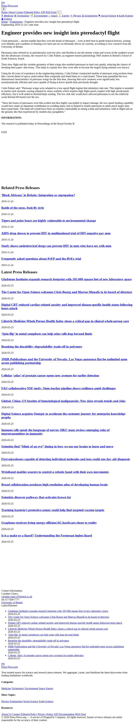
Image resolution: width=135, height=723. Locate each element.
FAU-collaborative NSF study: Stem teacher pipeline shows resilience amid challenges (58, 388)
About (11, 12)
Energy (64, 15)
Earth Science (125, 15)
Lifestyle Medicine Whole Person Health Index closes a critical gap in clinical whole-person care (65, 321)
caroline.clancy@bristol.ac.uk (16, 596)
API (43, 12)
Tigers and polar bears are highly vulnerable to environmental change (48, 220)
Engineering (89, 15)
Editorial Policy (32, 12)
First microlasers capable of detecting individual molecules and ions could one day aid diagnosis (65, 459)
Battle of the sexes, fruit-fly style (22, 207)
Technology (21, 15)
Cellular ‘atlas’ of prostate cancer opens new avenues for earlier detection (50, 375)
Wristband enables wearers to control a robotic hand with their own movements (55, 472)
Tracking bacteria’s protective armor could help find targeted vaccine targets (52, 510)
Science (6, 18)
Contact (19, 12)
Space (52, 15)
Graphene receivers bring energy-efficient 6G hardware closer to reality (49, 522)
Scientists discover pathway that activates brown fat (36, 497)
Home (4, 12)
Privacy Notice (45, 714)
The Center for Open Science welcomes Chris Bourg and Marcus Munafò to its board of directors (66, 292)
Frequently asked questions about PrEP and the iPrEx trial (41, 258)
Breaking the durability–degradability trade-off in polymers (41, 346)
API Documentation (64, 714)
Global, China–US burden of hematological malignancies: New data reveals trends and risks (63, 401)
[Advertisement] (67, 159)
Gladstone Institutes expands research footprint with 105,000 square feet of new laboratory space (66, 279)
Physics (75, 15)
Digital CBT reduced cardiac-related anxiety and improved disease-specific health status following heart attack (65, 622)
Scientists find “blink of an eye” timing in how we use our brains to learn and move (57, 446)
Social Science (107, 15)
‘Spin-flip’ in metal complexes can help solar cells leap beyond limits (46, 333)
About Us (6, 714)
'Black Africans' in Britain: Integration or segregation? (38, 195)
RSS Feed (51, 12)
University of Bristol (12, 602)
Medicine (7, 15)
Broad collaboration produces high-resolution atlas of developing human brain (54, 484)
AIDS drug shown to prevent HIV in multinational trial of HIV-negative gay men (56, 233)
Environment (39, 15)
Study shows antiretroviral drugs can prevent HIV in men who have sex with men (56, 246)
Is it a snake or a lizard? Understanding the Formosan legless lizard (46, 535)
